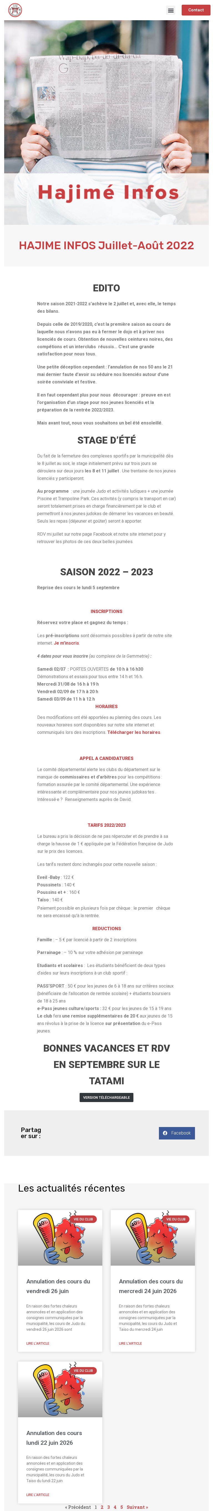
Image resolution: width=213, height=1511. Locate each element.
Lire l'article (37, 1343)
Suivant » (137, 1507)
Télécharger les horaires (133, 732)
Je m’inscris (66, 643)
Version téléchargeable (106, 1097)
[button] (170, 10)
